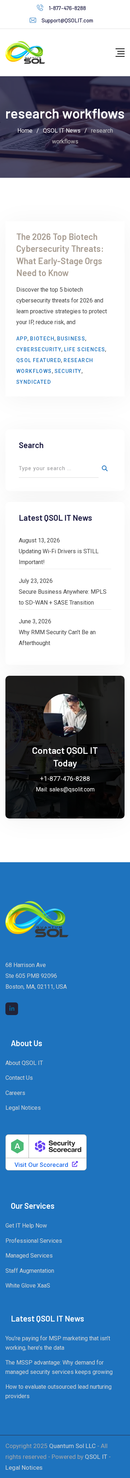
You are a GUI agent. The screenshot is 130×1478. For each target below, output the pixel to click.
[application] (128, 1476)
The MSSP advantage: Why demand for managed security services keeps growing (59, 1367)
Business (71, 338)
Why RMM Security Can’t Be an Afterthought (57, 637)
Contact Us (19, 1077)
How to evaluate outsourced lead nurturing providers (58, 1391)
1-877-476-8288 (67, 8)
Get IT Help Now (26, 1225)
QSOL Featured (38, 360)
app (21, 338)
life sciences (84, 349)
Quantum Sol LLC (72, 1445)
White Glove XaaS (27, 1285)
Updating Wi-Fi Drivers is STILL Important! (59, 557)
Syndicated (33, 382)
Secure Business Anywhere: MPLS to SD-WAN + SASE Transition (63, 597)
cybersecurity (38, 349)
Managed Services (29, 1255)
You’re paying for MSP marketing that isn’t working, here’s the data (57, 1343)
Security (68, 371)
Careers (15, 1093)
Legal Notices (23, 1107)
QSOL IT (96, 1456)
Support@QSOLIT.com (67, 20)
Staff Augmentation (29, 1270)
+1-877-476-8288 (65, 778)
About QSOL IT (24, 1063)
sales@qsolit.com (72, 789)
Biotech (42, 338)
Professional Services (33, 1240)
